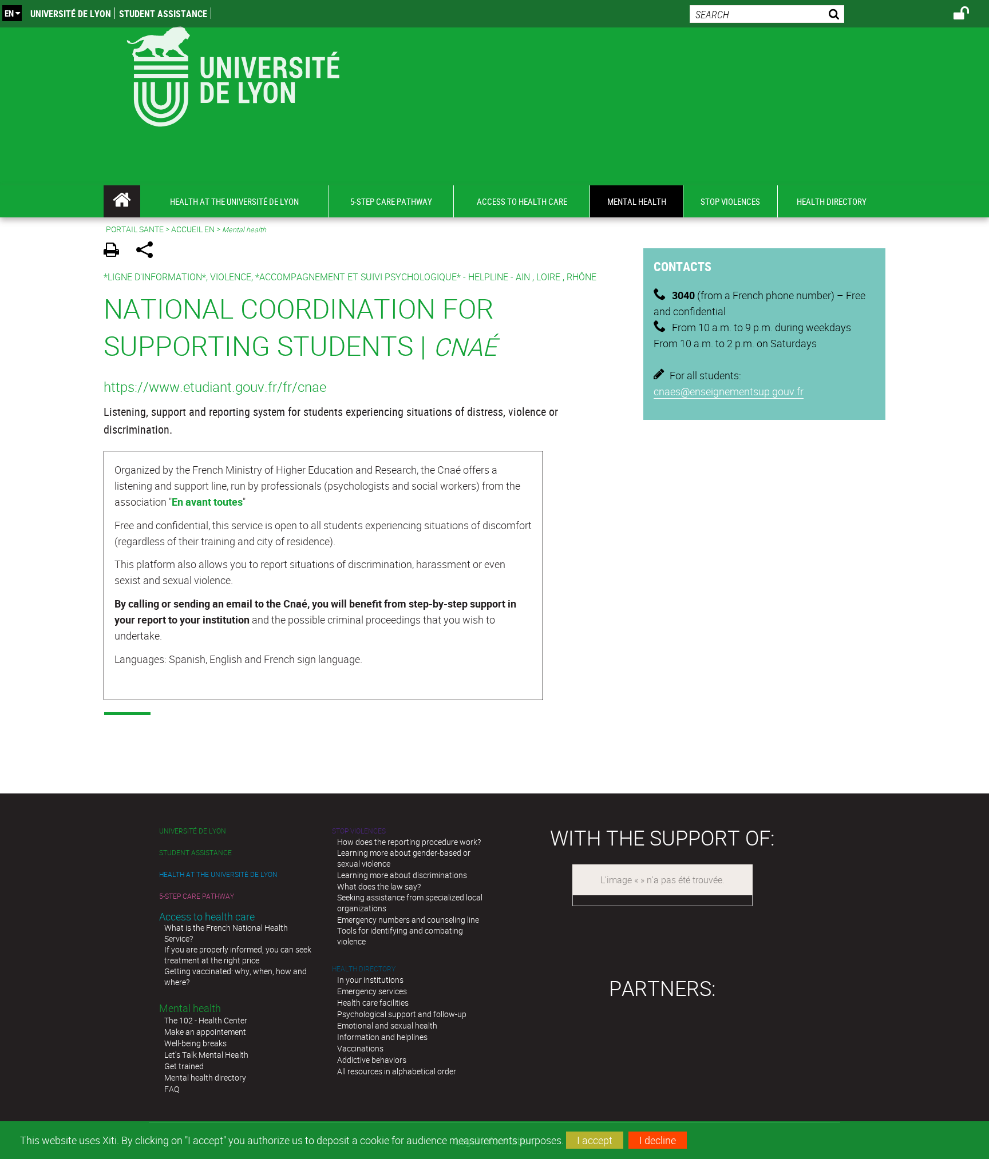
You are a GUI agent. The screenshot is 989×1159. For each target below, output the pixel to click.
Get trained (184, 1066)
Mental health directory (205, 1077)
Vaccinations (360, 1048)
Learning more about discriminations (402, 875)
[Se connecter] (968, 15)
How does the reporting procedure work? (409, 841)
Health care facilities (373, 1002)
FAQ (171, 1088)
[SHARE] (148, 251)
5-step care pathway (196, 896)
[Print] (115, 251)
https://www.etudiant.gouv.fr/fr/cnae (215, 387)
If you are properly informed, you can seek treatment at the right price (237, 955)
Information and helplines (382, 1036)
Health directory (363, 969)
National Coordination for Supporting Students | (300, 326)
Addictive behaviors (371, 1059)
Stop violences (359, 831)
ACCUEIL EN (193, 229)
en (9, 13)
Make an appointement (205, 1031)
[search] (767, 14)
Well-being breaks (195, 1043)
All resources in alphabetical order (396, 1071)
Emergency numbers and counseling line (408, 919)
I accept (594, 1140)
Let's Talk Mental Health (206, 1054)
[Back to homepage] (233, 74)
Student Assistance (163, 13)
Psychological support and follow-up (401, 1014)
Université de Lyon (70, 13)
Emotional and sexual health (387, 1025)
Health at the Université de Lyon (218, 874)
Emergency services (372, 991)
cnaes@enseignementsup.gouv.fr (729, 391)
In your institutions (370, 979)
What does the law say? (379, 886)
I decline (657, 1140)
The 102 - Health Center (205, 1020)
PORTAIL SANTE (135, 229)
